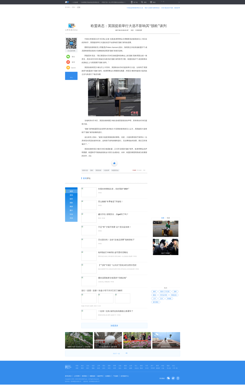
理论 (103, 365)
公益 (162, 368)
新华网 (67, 7)
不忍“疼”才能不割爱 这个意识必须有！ (114, 227)
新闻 (71, 195)
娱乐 (103, 368)
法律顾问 (108, 376)
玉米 (161, 298)
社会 (71, 214)
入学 (154, 298)
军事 (114, 365)
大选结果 (106, 170)
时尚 (109, 368)
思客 (77, 368)
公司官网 (77, 376)
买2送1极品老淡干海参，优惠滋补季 (170, 8)
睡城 (154, 295)
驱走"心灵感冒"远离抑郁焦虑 (152, 8)
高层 (93, 365)
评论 (71, 77)
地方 (82, 365)
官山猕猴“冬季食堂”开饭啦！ (110, 201)
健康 (130, 368)
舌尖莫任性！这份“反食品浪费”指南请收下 (116, 239)
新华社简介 (68, 376)
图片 (71, 210)
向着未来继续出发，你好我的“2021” (113, 188)
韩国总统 (174, 295)
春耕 (154, 291)
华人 (136, 365)
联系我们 (84, 376)
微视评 (158, 368)
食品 (120, 368)
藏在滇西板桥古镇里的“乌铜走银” (112, 277)
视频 (93, 368)
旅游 (125, 368)
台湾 (130, 365)
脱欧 (91, 170)
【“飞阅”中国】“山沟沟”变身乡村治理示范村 (117, 265)
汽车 (146, 365)
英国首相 (98, 170)
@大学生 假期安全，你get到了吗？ (113, 214)
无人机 (169, 368)
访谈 (120, 365)
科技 (162, 365)
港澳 (125, 365)
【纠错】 (134, 170)
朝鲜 (175, 291)
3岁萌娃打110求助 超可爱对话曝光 (113, 252)
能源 (168, 365)
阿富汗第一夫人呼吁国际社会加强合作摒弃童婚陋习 (106, 2)
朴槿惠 (169, 298)
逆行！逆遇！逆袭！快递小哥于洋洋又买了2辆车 (102, 290)
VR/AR (153, 368)
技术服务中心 (125, 376)
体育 (114, 368)
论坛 (173, 365)
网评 (71, 206)
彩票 (98, 368)
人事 (98, 365)
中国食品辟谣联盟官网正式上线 (135, 8)
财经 (71, 199)
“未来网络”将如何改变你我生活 (79, 2)
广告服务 (115, 376)
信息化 (137, 368)
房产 (152, 365)
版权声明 (100, 376)
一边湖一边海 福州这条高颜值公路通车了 (115, 311)
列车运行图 (163, 295)
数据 (141, 368)
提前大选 (85, 170)
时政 (77, 365)
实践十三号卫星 (164, 291)
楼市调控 (155, 302)
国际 (73, 7)
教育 (157, 365)
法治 (71, 218)
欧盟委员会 (115, 170)
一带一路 (175, 368)
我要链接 (92, 376)
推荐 (71, 191)
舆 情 (146, 368)
